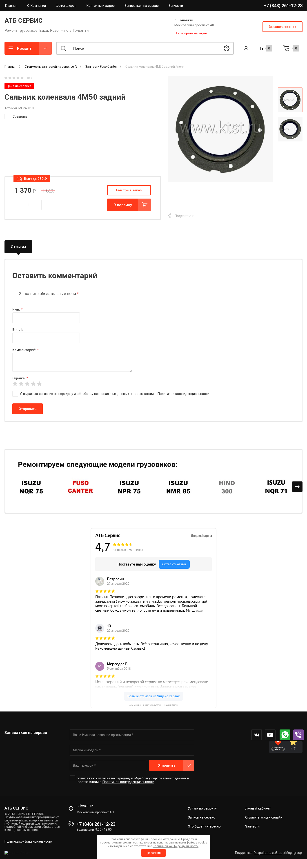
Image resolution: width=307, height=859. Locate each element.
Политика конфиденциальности (28, 841)
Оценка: (20, 378)
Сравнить (20, 116)
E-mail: (17, 330)
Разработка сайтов (268, 853)
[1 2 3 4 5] (153, 384)
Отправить (27, 409)
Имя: (17, 309)
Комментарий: (25, 350)
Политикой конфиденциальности (183, 394)
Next (297, 486)
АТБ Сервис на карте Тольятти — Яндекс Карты (153, 705)
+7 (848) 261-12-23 (283, 5)
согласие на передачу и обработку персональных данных (84, 394)
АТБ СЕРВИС (23, 20)
